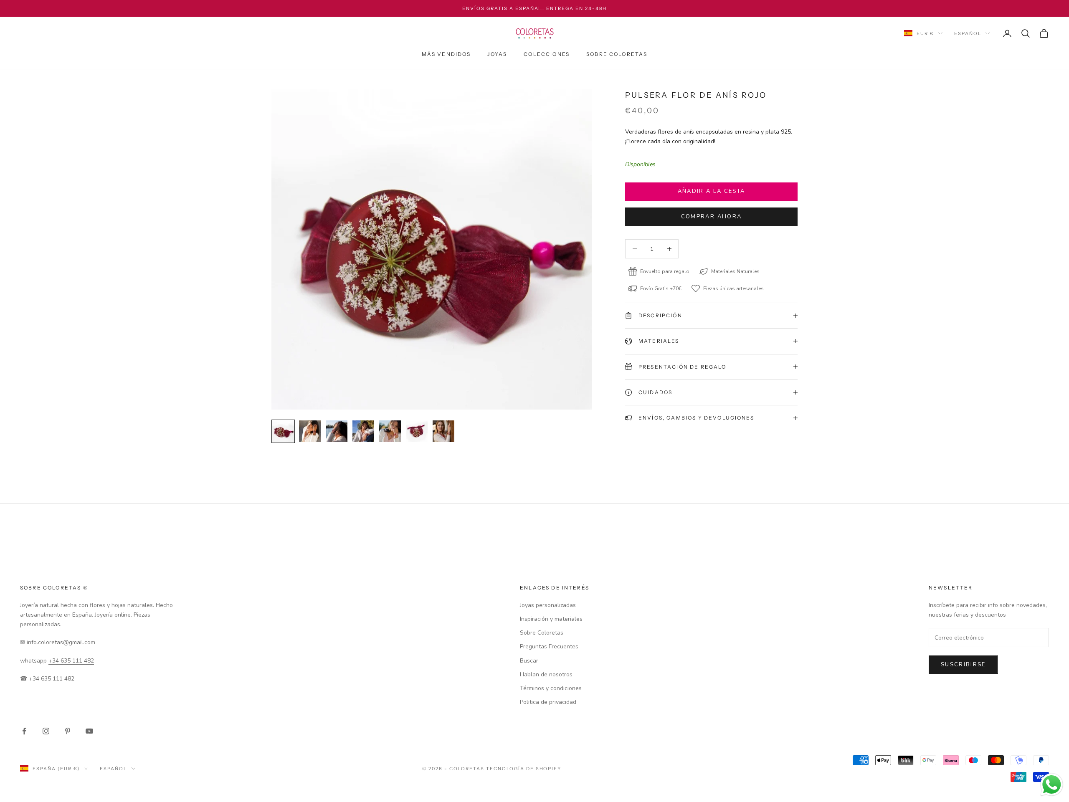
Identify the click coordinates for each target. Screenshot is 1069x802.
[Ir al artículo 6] (416, 431)
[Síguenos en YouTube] (89, 731)
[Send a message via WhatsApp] (1052, 785)
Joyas (497, 54)
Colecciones (547, 54)
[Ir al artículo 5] (390, 431)
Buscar (529, 661)
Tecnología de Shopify (524, 769)
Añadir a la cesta (711, 191)
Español (967, 33)
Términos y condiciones (551, 688)
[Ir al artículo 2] (310, 431)
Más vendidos (446, 54)
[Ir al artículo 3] (336, 431)
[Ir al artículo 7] (443, 431)
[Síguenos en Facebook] (24, 731)
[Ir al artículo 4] (363, 431)
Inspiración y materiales (551, 619)
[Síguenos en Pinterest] (67, 731)
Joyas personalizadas (548, 605)
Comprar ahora (711, 216)
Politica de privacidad (548, 702)
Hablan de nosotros (546, 674)
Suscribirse (963, 664)
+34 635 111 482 (71, 661)
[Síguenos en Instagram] (46, 731)
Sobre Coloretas (616, 54)
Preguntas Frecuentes (549, 646)
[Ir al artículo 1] (283, 431)
